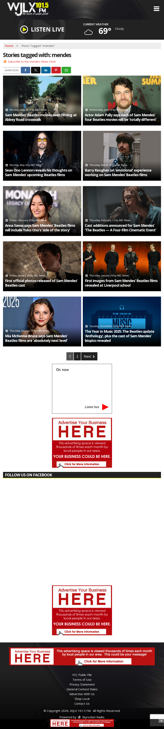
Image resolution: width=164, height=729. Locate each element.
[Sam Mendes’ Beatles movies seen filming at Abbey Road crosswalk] (42, 100)
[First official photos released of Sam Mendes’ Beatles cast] (42, 266)
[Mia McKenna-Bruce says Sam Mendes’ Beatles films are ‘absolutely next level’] (42, 321)
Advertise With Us (82, 694)
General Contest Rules (82, 689)
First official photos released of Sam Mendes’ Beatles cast (41, 283)
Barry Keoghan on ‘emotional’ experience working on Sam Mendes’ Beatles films (118, 172)
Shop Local (82, 699)
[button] (156, 9)
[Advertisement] (82, 443)
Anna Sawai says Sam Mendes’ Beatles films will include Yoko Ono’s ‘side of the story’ (40, 227)
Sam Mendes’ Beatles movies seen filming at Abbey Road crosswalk (41, 117)
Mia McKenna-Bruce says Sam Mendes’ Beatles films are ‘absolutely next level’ (36, 338)
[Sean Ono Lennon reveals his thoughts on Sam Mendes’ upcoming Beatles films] (42, 156)
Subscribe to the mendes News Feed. (32, 61)
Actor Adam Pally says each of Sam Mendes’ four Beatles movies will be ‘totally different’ (120, 117)
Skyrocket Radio (92, 717)
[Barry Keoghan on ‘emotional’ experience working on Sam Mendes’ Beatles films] (122, 156)
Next (88, 356)
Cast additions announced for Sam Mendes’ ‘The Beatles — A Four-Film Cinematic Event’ (120, 227)
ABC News (41, 109)
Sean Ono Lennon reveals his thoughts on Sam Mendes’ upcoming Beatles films (38, 172)
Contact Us (82, 703)
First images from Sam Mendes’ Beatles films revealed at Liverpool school (121, 283)
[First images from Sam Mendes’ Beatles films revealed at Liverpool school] (122, 266)
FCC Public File (82, 675)
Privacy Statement (82, 684)
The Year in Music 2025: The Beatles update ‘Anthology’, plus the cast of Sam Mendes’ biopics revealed (119, 336)
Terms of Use (82, 680)
